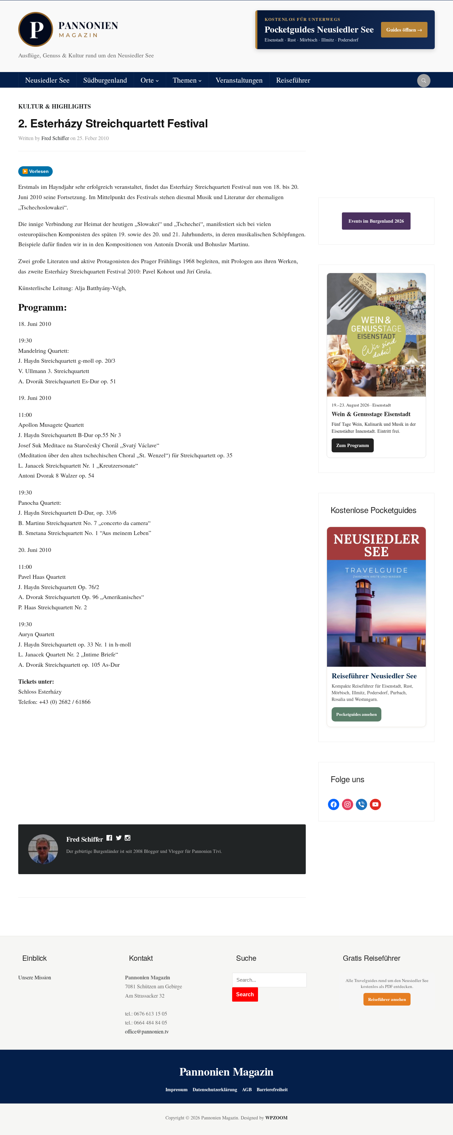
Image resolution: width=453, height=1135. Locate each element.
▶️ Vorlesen (35, 171)
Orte (147, 80)
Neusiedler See (47, 80)
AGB (247, 1089)
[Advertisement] (162, 766)
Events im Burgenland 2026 (376, 220)
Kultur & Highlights (54, 106)
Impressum (176, 1089)
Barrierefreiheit (272, 1089)
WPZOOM (276, 1117)
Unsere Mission (34, 977)
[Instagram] (128, 839)
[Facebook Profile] (109, 839)
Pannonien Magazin (226, 1071)
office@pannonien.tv (147, 1031)
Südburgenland (105, 80)
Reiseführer (293, 80)
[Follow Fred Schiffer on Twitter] (119, 839)
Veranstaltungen (239, 80)
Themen (185, 80)
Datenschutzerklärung (215, 1089)
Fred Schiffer (55, 137)
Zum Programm (352, 445)
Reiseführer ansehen (387, 999)
